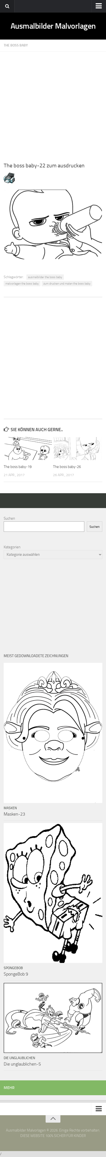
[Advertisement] (53, 105)
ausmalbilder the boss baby (45, 277)
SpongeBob (13, 968)
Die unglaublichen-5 (22, 1064)
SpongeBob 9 (16, 974)
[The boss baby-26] (77, 448)
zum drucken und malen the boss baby (66, 283)
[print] (9, 182)
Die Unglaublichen (19, 1058)
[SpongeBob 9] (53, 893)
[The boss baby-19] (28, 448)
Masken (10, 808)
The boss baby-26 (67, 467)
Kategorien (12, 547)
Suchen (9, 518)
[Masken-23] (53, 733)
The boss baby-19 (18, 467)
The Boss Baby (16, 45)
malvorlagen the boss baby (22, 283)
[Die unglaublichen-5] (53, 1018)
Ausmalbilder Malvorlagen (53, 26)
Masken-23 (14, 814)
